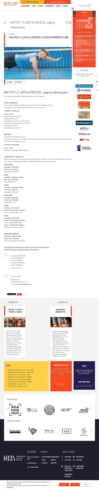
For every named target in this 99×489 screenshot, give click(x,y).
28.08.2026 (79, 47)
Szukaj (89, 5)
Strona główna (6, 22)
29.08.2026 (79, 57)
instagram (80, 457)
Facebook (97, 78)
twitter (68, 460)
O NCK (34, 6)
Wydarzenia (49, 6)
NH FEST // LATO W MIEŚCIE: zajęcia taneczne (15, 311)
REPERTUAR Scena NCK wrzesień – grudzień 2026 (21, 372)
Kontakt (66, 6)
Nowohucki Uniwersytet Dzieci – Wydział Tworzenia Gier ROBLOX (60, 311)
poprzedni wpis (13, 302)
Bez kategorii (19, 82)
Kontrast (72, 8)
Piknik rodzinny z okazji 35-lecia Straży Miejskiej (83, 50)
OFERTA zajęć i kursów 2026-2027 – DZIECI (19, 374)
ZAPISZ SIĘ (61, 384)
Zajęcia (40, 6)
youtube (79, 460)
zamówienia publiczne (74, 467)
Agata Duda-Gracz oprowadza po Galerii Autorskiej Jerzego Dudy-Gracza (83, 42)
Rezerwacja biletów (57, 2)
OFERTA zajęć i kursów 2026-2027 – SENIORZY (20, 381)
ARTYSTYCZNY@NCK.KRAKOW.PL (23, 284)
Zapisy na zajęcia (32, 2)
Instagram (97, 82)
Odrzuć (75, 484)
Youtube (97, 90)
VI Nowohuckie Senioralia (83, 36)
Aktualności (25, 6)
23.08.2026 (79, 38)
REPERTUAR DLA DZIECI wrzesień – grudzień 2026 (21, 370)
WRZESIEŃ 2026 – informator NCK (17, 384)
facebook (68, 457)
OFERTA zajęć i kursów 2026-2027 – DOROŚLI (19, 379)
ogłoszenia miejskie (68, 475)
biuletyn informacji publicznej (66, 468)
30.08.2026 (79, 61)
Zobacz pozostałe (15, 268)
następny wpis (63, 302)
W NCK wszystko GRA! (82, 55)
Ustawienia (86, 484)
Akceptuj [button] (64, 484)
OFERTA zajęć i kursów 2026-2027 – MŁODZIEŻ (20, 377)
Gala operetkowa (81, 59)
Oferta (58, 6)
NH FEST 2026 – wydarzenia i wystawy (18, 386)
